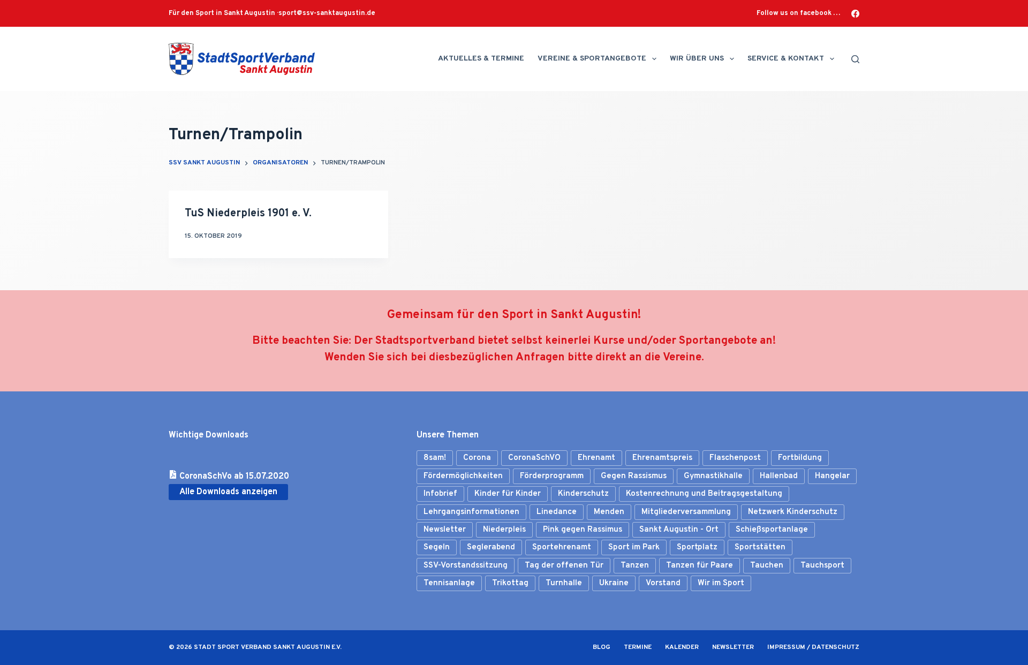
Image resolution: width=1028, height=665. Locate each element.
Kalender (682, 648)
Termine (638, 648)
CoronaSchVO (534, 458)
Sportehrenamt (561, 547)
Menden (609, 512)
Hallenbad (779, 476)
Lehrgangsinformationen (471, 512)
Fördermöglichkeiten (463, 476)
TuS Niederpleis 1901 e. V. (248, 214)
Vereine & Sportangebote (592, 58)
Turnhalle (564, 583)
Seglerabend (491, 547)
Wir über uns (697, 58)
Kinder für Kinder (507, 494)
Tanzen (635, 566)
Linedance (556, 512)
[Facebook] (855, 14)
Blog (601, 648)
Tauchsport (822, 566)
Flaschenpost (735, 458)
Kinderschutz (583, 494)
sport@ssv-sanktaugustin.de (326, 13)
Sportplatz (697, 547)
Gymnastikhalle (713, 476)
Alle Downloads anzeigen (228, 492)
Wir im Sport (721, 583)
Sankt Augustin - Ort (679, 530)
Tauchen (766, 566)
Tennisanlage (449, 583)
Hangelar (832, 476)
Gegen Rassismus (634, 476)
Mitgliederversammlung (686, 512)
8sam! (435, 458)
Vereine (682, 358)
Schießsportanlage (772, 530)
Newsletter (445, 530)
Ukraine (614, 583)
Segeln (437, 547)
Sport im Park (634, 547)
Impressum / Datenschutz (813, 648)
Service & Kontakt (785, 58)
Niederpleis (504, 530)
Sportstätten (760, 547)
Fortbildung (800, 458)
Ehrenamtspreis (662, 458)
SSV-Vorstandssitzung (466, 566)
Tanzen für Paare (699, 566)
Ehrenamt (596, 458)
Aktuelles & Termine (481, 58)
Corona (477, 458)
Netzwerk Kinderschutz (792, 512)
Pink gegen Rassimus (582, 530)
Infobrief (440, 494)
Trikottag (510, 583)
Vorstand (663, 583)
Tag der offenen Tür (564, 566)
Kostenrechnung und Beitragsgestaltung (704, 494)
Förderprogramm (552, 476)
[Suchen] (855, 59)
